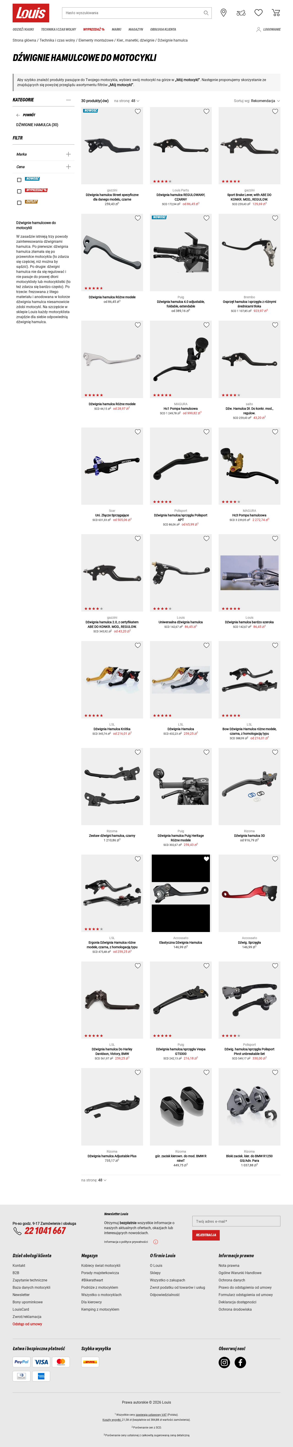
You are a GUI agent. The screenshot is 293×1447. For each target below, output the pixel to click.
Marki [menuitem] (116, 30)
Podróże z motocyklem (99, 1287)
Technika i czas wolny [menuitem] (58, 30)
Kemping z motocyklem (100, 1309)
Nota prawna (229, 1265)
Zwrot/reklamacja (27, 1317)
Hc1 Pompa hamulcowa (181, 408)
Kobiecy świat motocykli (100, 1265)
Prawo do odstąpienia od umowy (245, 1287)
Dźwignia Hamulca (181, 729)
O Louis (156, 1265)
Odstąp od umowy (27, 1324)
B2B (16, 1273)
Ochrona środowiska (235, 1309)
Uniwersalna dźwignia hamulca (181, 622)
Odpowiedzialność (165, 1295)
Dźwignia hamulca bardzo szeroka (249, 622)
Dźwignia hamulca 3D (249, 835)
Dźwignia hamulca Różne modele (112, 297)
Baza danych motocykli (31, 1287)
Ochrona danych (232, 1280)
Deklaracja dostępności (237, 1302)
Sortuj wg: (242, 101)
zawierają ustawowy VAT (151, 1414)
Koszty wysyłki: (112, 1419)
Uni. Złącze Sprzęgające (112, 515)
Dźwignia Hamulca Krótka (112, 729)
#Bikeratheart (92, 1280)
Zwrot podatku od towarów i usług (177, 1287)
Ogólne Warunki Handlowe (240, 1273)
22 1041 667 (44, 1231)
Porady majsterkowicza (100, 1273)
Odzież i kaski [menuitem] (23, 30)
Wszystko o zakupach (167, 1280)
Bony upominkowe (28, 1302)
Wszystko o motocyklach (101, 1295)
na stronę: (122, 101)
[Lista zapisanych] (258, 12)
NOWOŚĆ (32, 179)
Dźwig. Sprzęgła (249, 942)
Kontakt (19, 1265)
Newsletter (21, 1295)
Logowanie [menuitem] (271, 30)
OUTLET (31, 201)
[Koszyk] (275, 12)
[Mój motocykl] (241, 12)
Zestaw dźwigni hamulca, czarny (112, 835)
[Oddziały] (223, 12)
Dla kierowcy (91, 1302)
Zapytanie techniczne (30, 1280)
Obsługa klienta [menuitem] (163, 30)
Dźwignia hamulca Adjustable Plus (112, 1156)
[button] (206, 12)
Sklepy (155, 1273)
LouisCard (21, 1309)
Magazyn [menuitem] (135, 30)
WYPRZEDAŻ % (36, 190)
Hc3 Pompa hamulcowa (249, 515)
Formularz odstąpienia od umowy (246, 1295)
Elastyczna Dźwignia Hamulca (180, 942)
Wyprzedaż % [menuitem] (93, 30)
